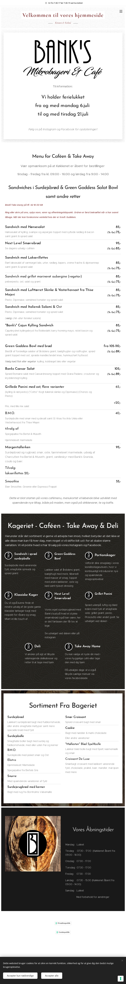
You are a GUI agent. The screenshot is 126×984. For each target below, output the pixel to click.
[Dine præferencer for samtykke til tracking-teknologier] (121, 979)
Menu (121, 11)
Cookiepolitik (64, 932)
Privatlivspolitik (64, 923)
